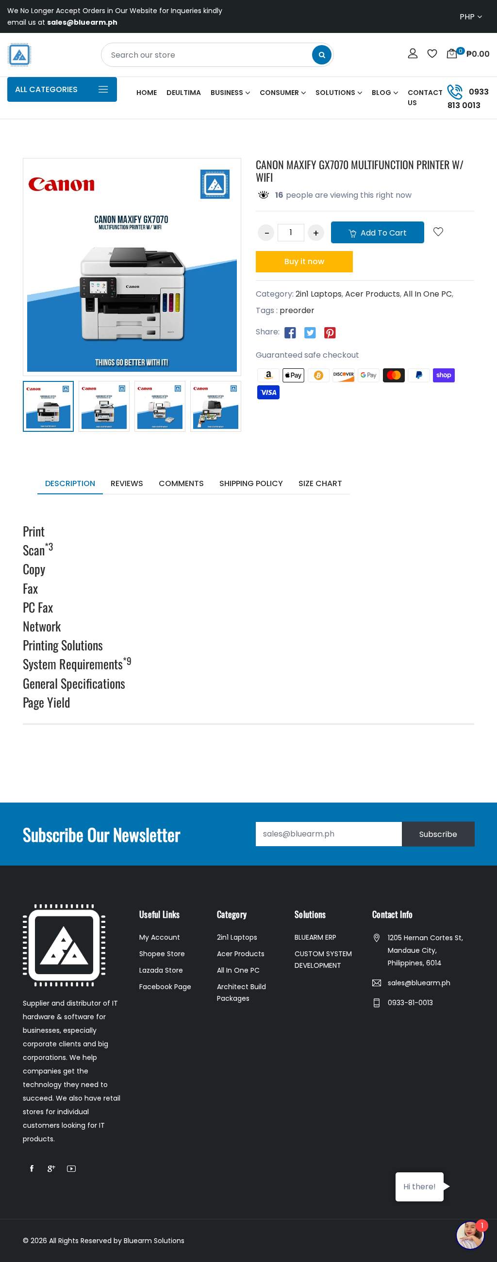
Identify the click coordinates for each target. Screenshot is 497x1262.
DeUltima (183, 92)
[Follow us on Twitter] (310, 332)
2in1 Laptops (319, 294)
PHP (467, 16)
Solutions (335, 92)
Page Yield (46, 702)
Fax (30, 588)
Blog (381, 92)
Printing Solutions (63, 644)
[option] (48, 408)
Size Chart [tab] (320, 483)
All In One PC (427, 294)
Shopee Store (162, 954)
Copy (34, 568)
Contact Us (425, 98)
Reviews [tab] (127, 483)
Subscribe (438, 833)
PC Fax (38, 607)
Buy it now (304, 261)
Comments (181, 483)
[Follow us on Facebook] (290, 332)
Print (34, 530)
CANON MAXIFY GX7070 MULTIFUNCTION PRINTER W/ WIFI (360, 171)
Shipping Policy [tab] (251, 483)
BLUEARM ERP (315, 937)
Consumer (279, 92)
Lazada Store (161, 970)
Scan (38, 549)
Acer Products (372, 294)
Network (42, 625)
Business (227, 92)
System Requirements (77, 663)
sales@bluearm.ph (419, 983)
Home (146, 92)
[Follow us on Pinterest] (330, 332)
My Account (159, 937)
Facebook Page (165, 987)
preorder (297, 310)
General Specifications (74, 683)
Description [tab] (70, 483)
